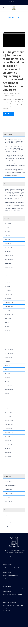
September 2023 (9, 362)
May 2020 (7, 401)
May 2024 (7, 330)
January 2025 (8, 299)
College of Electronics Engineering (11, 567)
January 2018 (8, 448)
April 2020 (7, 405)
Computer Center (7, 586)
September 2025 (9, 267)
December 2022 (9, 389)
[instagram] (16, 3)
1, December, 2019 (8, 94)
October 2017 (8, 460)
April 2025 (7, 287)
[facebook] (11, 3)
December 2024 (9, 303)
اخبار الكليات (7, 497)
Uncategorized (8, 490)
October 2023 (8, 358)
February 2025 (8, 295)
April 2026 (7, 240)
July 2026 (7, 228)
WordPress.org (8, 527)
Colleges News (8, 482)
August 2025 (8, 271)
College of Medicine (7, 564)
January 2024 (8, 346)
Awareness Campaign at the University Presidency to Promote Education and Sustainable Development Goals (14, 208)
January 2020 (8, 417)
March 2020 (8, 409)
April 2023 (7, 381)
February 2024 (8, 342)
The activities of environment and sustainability (13, 589)
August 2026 (8, 224)
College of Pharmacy (7, 570)
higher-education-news (10, 486)
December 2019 (9, 421)
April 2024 (7, 334)
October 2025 (8, 263)
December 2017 (9, 452)
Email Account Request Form (9, 603)
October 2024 (8, 310)
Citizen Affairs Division (8, 611)
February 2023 (8, 385)
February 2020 (8, 413)
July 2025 (7, 275)
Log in (6, 515)
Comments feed (9, 523)
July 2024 (7, 322)
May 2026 (7, 236)
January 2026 (8, 251)
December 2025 (9, 255)
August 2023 (8, 366)
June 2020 (7, 397)
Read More (8, 114)
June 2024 (7, 326)
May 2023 (7, 377)
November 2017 (9, 456)
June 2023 (7, 373)
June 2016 (7, 464)
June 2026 (7, 232)
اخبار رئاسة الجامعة (9, 501)
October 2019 (8, 429)
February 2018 (8, 444)
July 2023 (7, 369)
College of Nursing (7, 572)
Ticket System (6, 608)
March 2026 (8, 243)
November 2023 (9, 354)
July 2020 (7, 393)
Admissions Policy (7, 592)
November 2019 (9, 425)
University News (9, 96)
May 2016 (7, 468)
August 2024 (8, 318)
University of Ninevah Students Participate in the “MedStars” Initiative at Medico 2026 (15, 164)
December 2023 (9, 350)
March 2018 (8, 440)
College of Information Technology (11, 575)
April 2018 (7, 436)
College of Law (6, 578)
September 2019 (9, 432)
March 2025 (8, 291)
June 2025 (7, 279)
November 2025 (9, 259)
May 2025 (7, 283)
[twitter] (8, 623)
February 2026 (8, 247)
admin (18, 94)
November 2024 (9, 306)
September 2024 (9, 314)
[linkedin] (6, 623)
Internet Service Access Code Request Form (13, 605)
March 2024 (8, 338)
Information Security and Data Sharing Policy (13, 594)
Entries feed (8, 519)
